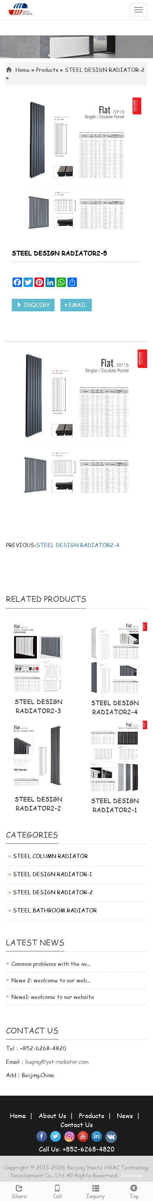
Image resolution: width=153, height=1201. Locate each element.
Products (47, 70)
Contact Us (76, 1124)
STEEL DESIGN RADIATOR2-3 (38, 706)
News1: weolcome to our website (52, 997)
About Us (52, 1115)
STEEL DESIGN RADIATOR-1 (52, 874)
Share (19, 1196)
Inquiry (95, 1196)
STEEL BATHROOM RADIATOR (55, 910)
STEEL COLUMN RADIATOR (50, 856)
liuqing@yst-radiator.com (57, 1061)
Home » (25, 70)
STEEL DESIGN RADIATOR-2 (105, 70)
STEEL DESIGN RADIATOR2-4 (78, 545)
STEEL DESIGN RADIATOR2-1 (115, 805)
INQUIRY (36, 305)
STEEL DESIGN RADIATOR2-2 (38, 804)
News (125, 1115)
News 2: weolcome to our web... (50, 980)
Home (18, 1115)
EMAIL (77, 305)
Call (57, 1196)
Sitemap (131, 1175)
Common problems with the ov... (50, 963)
